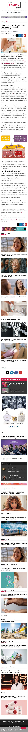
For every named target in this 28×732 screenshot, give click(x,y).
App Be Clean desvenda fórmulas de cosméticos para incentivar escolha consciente (13, 646)
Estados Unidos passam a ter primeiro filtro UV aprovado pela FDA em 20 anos (13, 518)
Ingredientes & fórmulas (9, 564)
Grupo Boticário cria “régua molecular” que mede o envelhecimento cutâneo (14, 254)
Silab (13, 93)
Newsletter (8, 722)
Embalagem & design (7, 590)
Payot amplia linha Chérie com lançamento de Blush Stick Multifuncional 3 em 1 (13, 697)
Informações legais (18, 722)
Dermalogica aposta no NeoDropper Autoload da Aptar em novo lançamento (14, 595)
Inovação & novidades (8, 641)
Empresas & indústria (7, 667)
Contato (10, 721)
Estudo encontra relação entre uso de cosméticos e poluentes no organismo (13, 297)
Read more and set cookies (10, 730)
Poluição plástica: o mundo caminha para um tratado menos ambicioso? (12, 620)
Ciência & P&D (4, 21)
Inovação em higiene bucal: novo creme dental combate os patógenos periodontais (12, 318)
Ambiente (4, 615)
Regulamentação (6, 513)
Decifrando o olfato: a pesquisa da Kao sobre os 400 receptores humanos (13, 340)
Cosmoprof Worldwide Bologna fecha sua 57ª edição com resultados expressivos (13, 437)
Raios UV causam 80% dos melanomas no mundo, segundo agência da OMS (13, 361)
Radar (3, 692)
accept (24, 727)
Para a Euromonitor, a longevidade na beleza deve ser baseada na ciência (13, 276)
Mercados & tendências (8, 488)
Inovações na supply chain (11, 379)
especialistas (6, 464)
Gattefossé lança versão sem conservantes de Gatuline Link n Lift (13, 569)
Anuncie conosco (18, 721)
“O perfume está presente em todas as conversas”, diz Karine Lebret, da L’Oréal (11, 671)
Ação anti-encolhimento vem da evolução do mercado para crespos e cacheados (13, 492)
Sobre (4, 721)
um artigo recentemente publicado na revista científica (14, 62)
